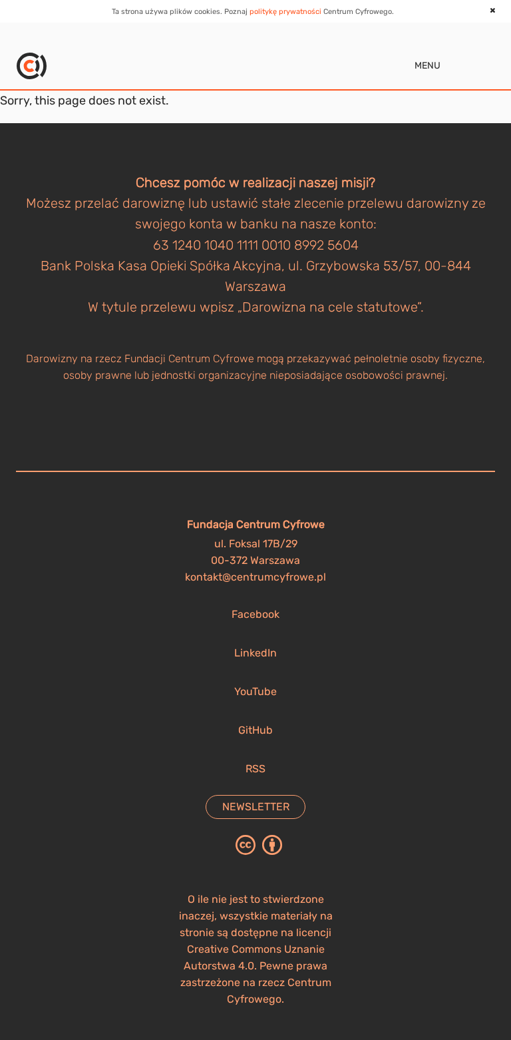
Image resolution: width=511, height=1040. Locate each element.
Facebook (255, 614)
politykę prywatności (285, 11)
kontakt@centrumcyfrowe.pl (255, 577)
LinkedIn (255, 653)
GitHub (255, 730)
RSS (255, 768)
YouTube (255, 691)
